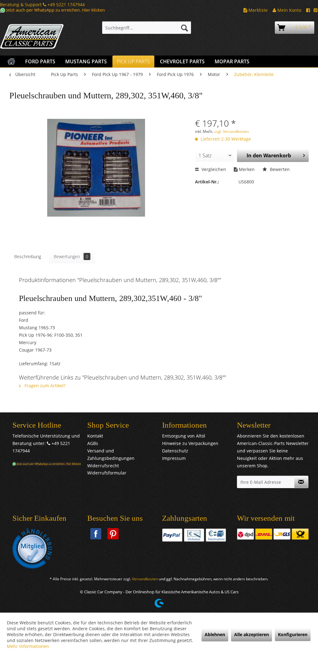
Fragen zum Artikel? (44, 386)
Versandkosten (145, 579)
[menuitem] (146, 27)
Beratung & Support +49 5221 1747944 (42, 4)
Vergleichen (213, 169)
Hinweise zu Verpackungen (190, 443)
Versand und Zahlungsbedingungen (110, 454)
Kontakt (95, 436)
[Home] (11, 61)
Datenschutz (175, 451)
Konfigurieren (292, 634)
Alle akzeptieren (251, 634)
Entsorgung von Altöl (183, 436)
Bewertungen (71, 256)
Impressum (174, 458)
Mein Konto (288, 10)
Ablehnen (215, 634)
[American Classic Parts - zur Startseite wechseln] (39, 36)
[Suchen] (184, 27)
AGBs (92, 443)
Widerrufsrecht (103, 466)
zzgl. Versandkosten (231, 131)
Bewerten (279, 169)
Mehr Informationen (28, 646)
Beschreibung (27, 256)
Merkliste (257, 10)
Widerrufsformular (106, 473)
